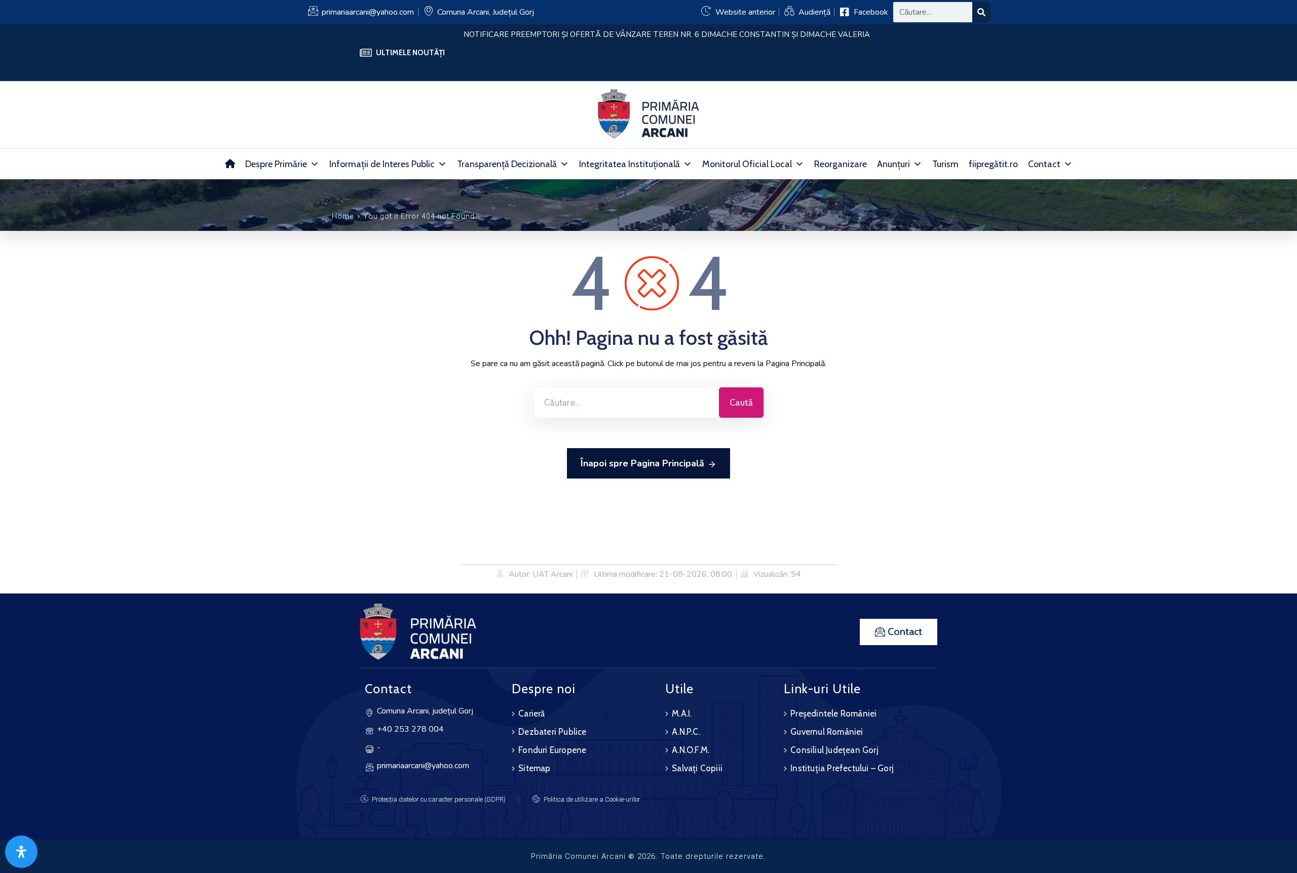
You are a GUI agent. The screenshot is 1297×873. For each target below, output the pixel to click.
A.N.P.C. (686, 732)
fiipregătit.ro (993, 164)
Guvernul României (826, 732)
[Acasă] (230, 164)
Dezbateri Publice (552, 732)
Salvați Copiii (697, 768)
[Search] (981, 12)
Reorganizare (840, 164)
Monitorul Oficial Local (747, 164)
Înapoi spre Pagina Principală (642, 463)
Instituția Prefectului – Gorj (842, 768)
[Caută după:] (626, 402)
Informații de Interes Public (382, 164)
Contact (1044, 164)
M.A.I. (682, 713)
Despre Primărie (276, 164)
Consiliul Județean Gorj (834, 750)
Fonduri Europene (552, 750)
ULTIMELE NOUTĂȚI (410, 52)
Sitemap (534, 768)
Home (343, 216)
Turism (945, 164)
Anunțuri (893, 164)
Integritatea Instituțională (629, 164)
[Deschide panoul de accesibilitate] (21, 852)
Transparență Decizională (507, 164)
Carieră (531, 713)
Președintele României (833, 713)
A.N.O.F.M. (690, 750)
